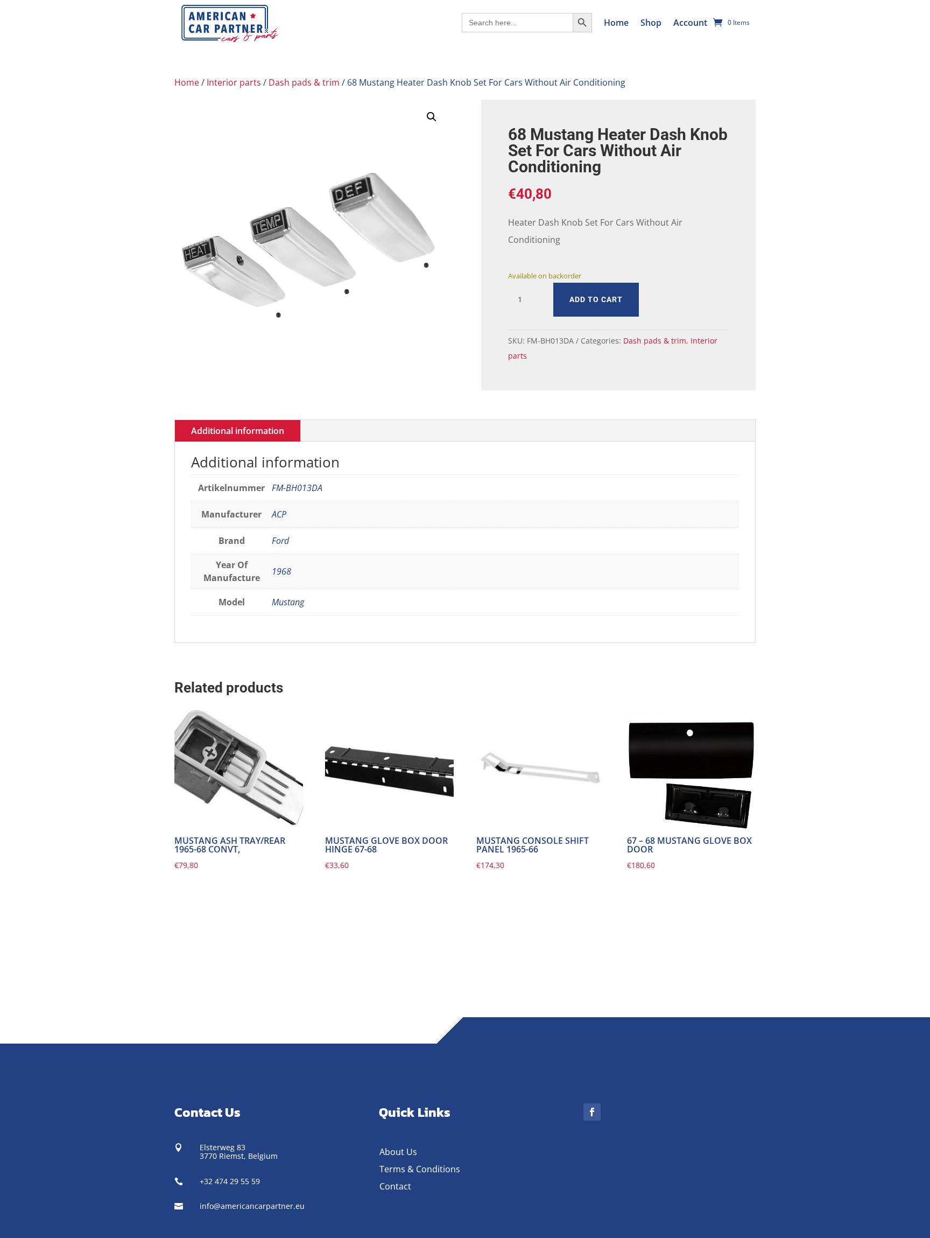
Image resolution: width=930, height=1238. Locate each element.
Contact (395, 1186)
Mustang (288, 602)
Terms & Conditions (419, 1169)
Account (690, 23)
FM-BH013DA (297, 488)
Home (616, 23)
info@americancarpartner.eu (252, 1206)
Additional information (237, 431)
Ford (280, 541)
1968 (281, 571)
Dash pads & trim (304, 82)
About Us (398, 1152)
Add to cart (596, 299)
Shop (650, 23)
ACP (279, 514)
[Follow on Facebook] (592, 1112)
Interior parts (234, 82)
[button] (431, 117)
